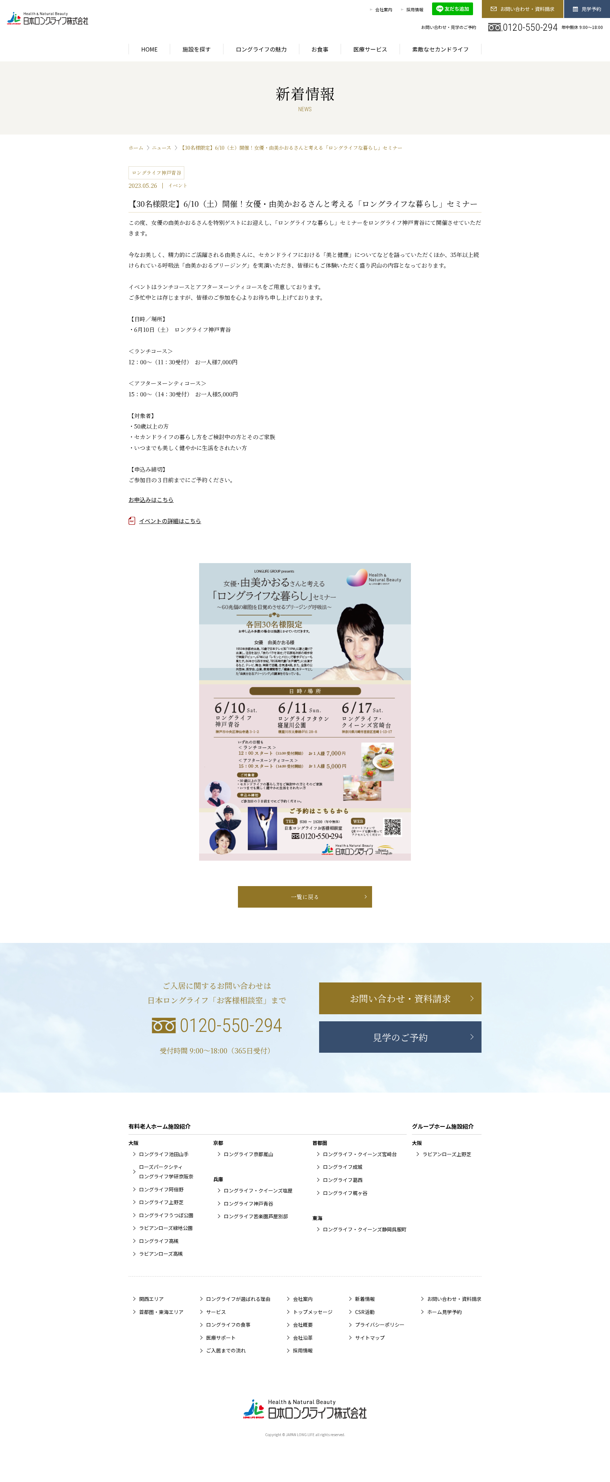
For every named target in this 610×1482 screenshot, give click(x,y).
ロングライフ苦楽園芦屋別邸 (256, 1216)
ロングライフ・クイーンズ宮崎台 (360, 1154)
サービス (216, 1311)
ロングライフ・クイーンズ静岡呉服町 (365, 1229)
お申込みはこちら (151, 499)
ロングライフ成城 (343, 1166)
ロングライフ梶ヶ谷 (345, 1192)
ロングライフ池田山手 (164, 1154)
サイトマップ (370, 1337)
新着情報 (365, 1298)
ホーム (135, 147)
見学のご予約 (400, 1037)
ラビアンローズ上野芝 (447, 1154)
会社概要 (303, 1324)
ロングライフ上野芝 (161, 1202)
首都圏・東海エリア (161, 1311)
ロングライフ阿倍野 (161, 1189)
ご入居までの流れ (226, 1350)
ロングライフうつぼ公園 (166, 1215)
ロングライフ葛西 (343, 1179)
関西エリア (151, 1298)
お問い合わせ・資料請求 (527, 8)
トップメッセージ (313, 1311)
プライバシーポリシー (380, 1324)
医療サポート (221, 1337)
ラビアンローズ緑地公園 (166, 1227)
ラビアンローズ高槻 (161, 1253)
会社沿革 (303, 1337)
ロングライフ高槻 (159, 1240)
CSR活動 (365, 1311)
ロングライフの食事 (228, 1324)
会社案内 (383, 9)
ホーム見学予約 (444, 1311)
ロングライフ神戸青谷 (248, 1203)
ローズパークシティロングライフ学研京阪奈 (166, 1171)
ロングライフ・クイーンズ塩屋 (258, 1190)
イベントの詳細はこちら (170, 520)
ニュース (161, 147)
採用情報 (414, 9)
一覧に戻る (305, 896)
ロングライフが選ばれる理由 (238, 1298)
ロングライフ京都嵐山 (248, 1154)
